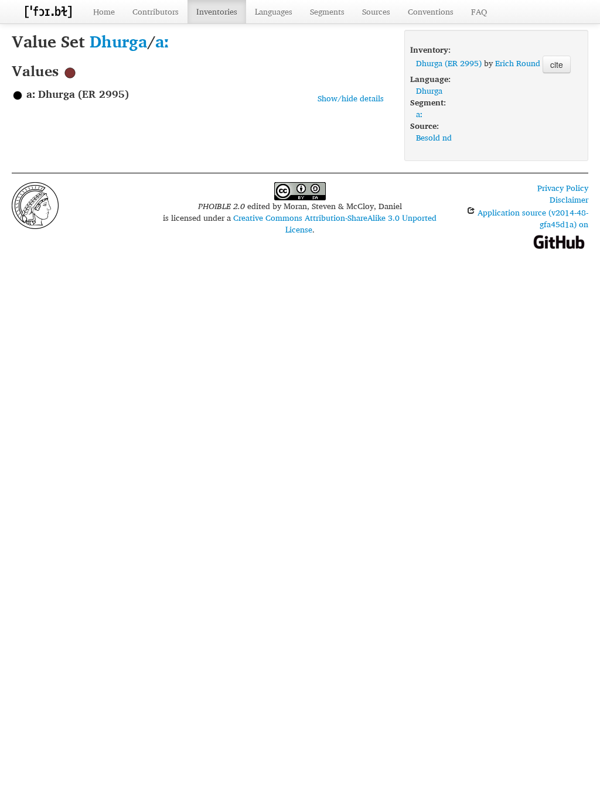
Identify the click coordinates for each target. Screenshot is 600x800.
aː (162, 41)
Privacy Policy (562, 187)
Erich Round (517, 63)
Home (104, 11)
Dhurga (118, 41)
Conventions (431, 11)
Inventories (216, 11)
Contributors (155, 11)
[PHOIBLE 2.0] (48, 11)
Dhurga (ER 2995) (449, 63)
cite (556, 64)
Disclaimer (569, 199)
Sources (376, 11)
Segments (327, 11)
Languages (273, 11)
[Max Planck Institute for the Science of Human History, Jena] (35, 204)
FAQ (479, 11)
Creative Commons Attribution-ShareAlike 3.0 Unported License (335, 223)
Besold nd (434, 137)
